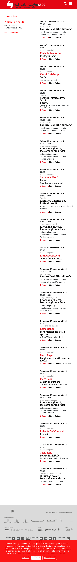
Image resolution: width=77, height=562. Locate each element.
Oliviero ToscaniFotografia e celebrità (52, 477)
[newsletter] (68, 538)
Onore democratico (51, 258)
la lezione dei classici (49, 326)
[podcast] (54, 538)
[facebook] (13, 538)
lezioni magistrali (47, 50)
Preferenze (25, 558)
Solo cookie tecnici (49, 558)
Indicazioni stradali (12, 33)
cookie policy (63, 546)
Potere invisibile (50, 455)
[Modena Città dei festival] (28, 539)
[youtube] (41, 538)
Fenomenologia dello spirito (52, 333)
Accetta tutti (36, 558)
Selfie (43, 77)
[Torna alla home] (26, 4)
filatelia (43, 198)
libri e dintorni (45, 26)
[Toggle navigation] (70, 4)
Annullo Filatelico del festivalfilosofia (53, 202)
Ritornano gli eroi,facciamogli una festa (52, 149)
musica (43, 95)
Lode (43, 180)
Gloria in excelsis (50, 381)
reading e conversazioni (50, 473)
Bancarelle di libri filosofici (56, 29)
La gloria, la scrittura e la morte (55, 359)
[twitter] (18, 538)
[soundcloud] (45, 538)
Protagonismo (48, 56)
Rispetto (44, 434)
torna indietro (11, 16)
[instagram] (22, 538)
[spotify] (50, 538)
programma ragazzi (48, 146)
